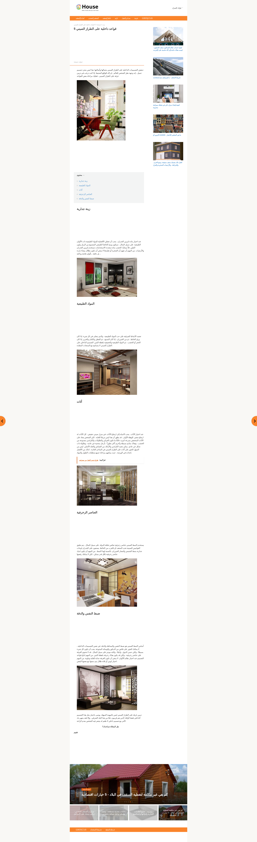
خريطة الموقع (110, 829)
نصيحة (76, 62)
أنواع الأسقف (80, 18)
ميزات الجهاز (126, 18)
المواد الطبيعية (84, 185)
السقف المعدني (93, 18)
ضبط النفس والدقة (86, 199)
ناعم (116, 18)
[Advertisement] (109, 46)
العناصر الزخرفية (85, 194)
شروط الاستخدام (96, 829)
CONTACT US (147, 18)
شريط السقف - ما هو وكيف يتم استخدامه (166, 77)
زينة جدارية (83, 181)
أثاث (80, 190)
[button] (124, 801)
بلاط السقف (107, 18)
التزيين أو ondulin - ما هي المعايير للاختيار (167, 135)
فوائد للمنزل (176, 8)
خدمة (136, 18)
